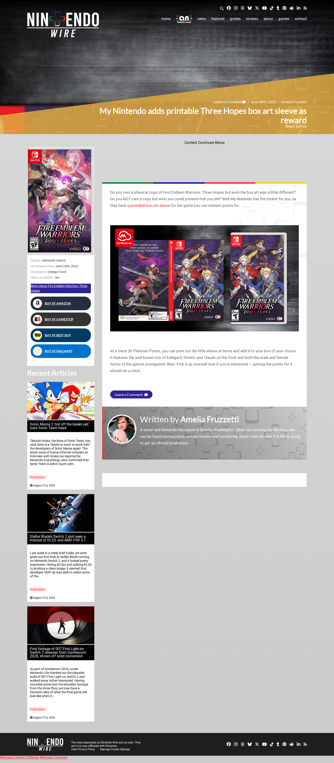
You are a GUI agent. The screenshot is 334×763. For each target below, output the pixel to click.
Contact (301, 19)
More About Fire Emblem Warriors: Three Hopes (59, 288)
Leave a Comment (228, 102)
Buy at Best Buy (58, 335)
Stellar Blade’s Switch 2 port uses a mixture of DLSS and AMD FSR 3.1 (58, 538)
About (268, 19)
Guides (235, 19)
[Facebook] (229, 8)
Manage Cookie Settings (115, 749)
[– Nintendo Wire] (63, 25)
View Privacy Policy (83, 749)
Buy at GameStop (59, 319)
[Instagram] (236, 8)
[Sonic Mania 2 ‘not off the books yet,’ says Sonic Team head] (60, 418)
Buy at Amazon (58, 303)
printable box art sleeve (150, 205)
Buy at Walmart (58, 351)
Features (217, 19)
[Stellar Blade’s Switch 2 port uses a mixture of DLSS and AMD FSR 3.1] (60, 530)
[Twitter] (257, 8)
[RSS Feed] (305, 8)
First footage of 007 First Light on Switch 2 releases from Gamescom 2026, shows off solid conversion (58, 652)
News (201, 19)
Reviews (252, 19)
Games (283, 19)
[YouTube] (264, 8)
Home (166, 19)
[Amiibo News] (184, 19)
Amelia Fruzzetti (294, 102)
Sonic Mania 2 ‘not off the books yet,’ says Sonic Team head (59, 426)
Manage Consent (53, 757)
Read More (37, 477)
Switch (301, 126)
